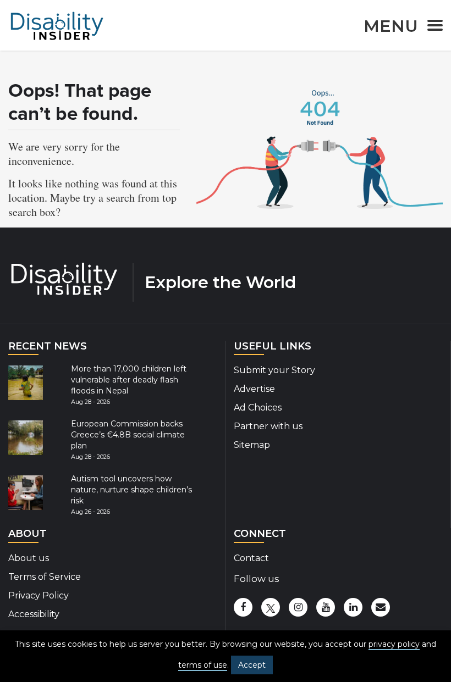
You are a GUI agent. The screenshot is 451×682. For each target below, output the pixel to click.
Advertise (254, 389)
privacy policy (394, 644)
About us (28, 558)
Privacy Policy (38, 595)
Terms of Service (44, 577)
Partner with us (268, 426)
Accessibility (33, 614)
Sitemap (252, 445)
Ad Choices (258, 407)
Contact (251, 558)
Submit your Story (274, 370)
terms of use (202, 665)
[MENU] (432, 27)
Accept (252, 665)
